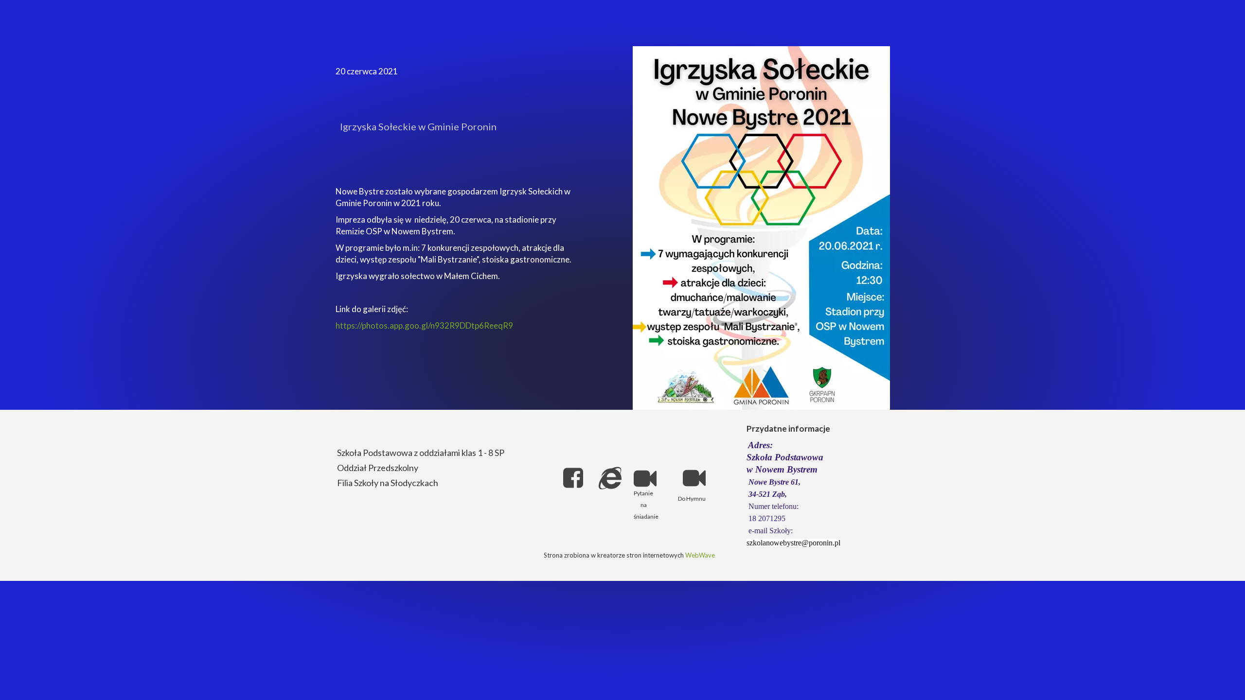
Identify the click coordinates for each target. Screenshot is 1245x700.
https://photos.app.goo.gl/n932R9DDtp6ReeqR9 (424, 325)
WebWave (700, 555)
